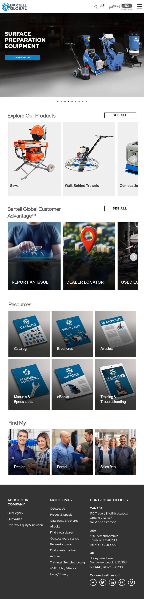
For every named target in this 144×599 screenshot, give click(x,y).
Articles (106, 348)
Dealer (19, 466)
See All (120, 115)
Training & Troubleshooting (113, 399)
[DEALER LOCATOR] (89, 289)
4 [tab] (68, 101)
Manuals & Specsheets (23, 399)
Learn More (22, 57)
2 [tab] (61, 101)
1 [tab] (57, 101)
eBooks (63, 396)
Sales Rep (108, 466)
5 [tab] (72, 101)
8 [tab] (82, 101)
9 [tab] (86, 101)
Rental (62, 466)
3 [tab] (65, 101)
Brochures (65, 348)
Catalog (20, 348)
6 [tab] (75, 101)
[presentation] (10, 159)
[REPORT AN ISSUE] (34, 289)
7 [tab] (79, 101)
